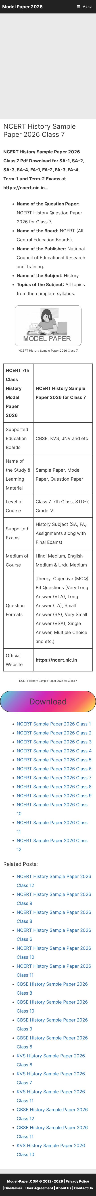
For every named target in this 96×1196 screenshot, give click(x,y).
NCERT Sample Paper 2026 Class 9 (54, 795)
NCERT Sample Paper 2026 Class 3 (54, 742)
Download (48, 701)
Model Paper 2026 (22, 6)
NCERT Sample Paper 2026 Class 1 (54, 724)
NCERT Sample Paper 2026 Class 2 (54, 733)
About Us (63, 1188)
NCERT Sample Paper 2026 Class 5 (54, 759)
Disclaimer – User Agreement (28, 1188)
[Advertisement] (48, 66)
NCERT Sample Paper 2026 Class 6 (54, 768)
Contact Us (83, 1188)
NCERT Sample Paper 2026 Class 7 (54, 777)
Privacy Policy (77, 1181)
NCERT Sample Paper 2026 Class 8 (54, 786)
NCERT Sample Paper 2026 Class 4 (54, 751)
